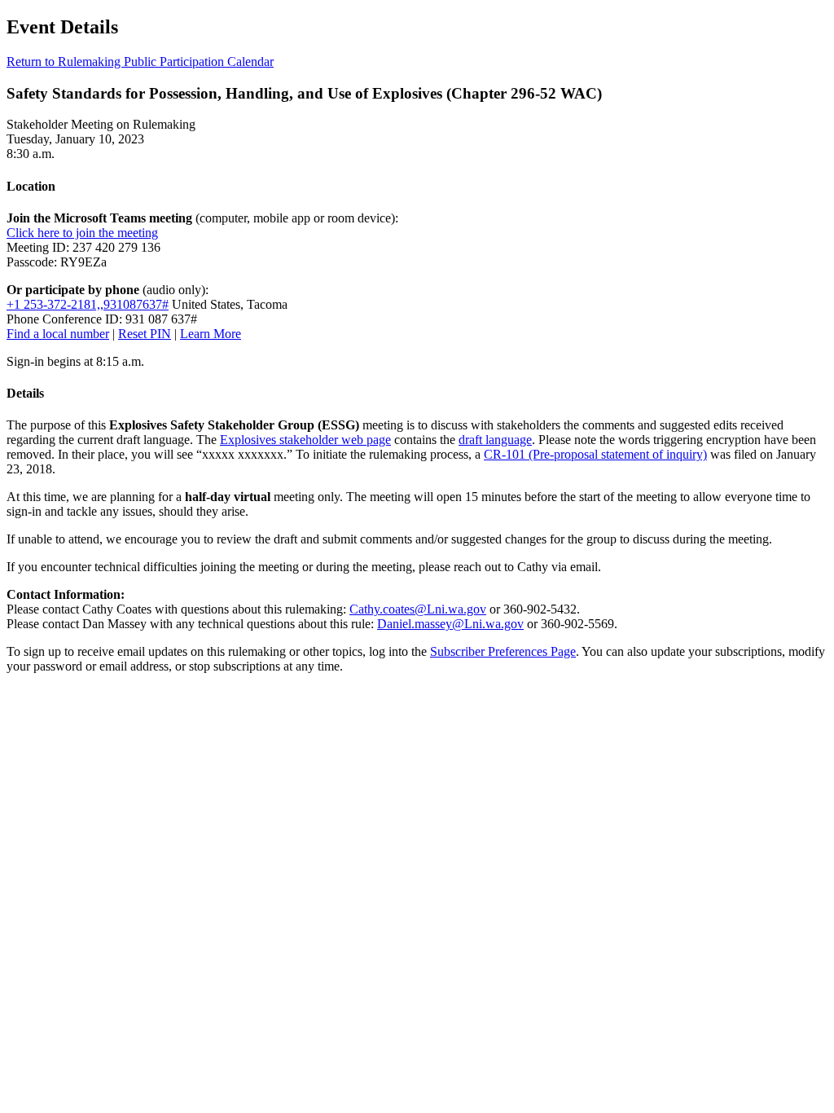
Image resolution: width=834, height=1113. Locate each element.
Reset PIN (144, 334)
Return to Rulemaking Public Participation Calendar (140, 61)
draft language (495, 440)
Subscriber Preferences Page (503, 651)
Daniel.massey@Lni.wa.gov (450, 624)
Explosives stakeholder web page (305, 440)
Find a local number (58, 334)
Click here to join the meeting (82, 233)
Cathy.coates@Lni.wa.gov (417, 609)
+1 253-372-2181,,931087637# (88, 304)
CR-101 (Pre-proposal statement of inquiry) (595, 454)
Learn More (210, 334)
